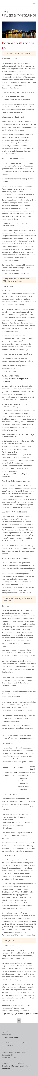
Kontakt (5, 1032)
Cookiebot (21, 738)
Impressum (6, 1035)
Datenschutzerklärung (10, 1037)
